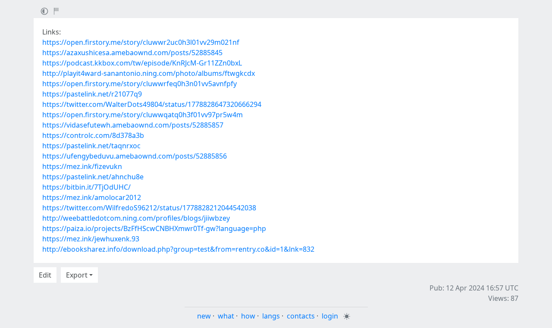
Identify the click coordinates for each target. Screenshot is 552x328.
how (248, 316)
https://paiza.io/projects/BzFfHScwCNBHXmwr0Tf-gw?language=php (154, 228)
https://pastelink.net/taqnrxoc (91, 145)
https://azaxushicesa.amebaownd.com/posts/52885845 (132, 52)
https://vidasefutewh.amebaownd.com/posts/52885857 (132, 125)
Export (77, 275)
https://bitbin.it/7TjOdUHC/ (86, 187)
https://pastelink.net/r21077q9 (92, 94)
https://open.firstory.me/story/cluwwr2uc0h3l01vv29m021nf (140, 42)
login (330, 316)
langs (271, 316)
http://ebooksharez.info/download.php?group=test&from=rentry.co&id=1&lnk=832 (178, 249)
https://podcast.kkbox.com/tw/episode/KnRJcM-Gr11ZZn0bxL (142, 63)
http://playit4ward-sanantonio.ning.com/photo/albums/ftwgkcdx (148, 73)
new (204, 316)
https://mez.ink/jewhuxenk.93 (90, 239)
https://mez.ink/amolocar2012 (91, 197)
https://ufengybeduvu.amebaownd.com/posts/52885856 (134, 156)
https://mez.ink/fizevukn (82, 166)
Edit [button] (45, 275)
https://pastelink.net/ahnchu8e (93, 176)
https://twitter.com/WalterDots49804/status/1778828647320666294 (151, 104)
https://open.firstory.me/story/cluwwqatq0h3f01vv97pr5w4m (142, 114)
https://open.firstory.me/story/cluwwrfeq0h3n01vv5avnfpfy (139, 83)
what (226, 316)
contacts (301, 316)
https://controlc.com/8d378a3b (93, 135)
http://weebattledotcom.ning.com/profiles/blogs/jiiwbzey (136, 218)
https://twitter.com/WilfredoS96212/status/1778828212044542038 (149, 207)
